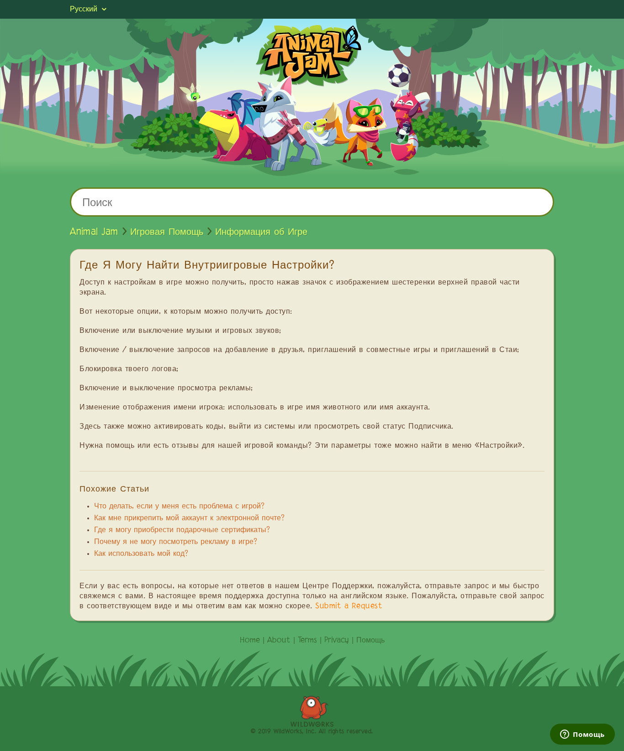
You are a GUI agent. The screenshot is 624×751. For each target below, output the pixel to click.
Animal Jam (94, 232)
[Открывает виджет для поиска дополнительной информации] (582, 735)
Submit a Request (348, 606)
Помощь (370, 640)
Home (250, 640)
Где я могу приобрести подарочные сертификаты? (182, 530)
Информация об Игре (261, 232)
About (279, 640)
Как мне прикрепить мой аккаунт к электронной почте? (189, 518)
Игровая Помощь (166, 232)
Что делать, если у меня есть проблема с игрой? (179, 506)
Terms (307, 640)
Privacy (336, 640)
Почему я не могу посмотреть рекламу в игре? (175, 542)
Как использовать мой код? (141, 554)
